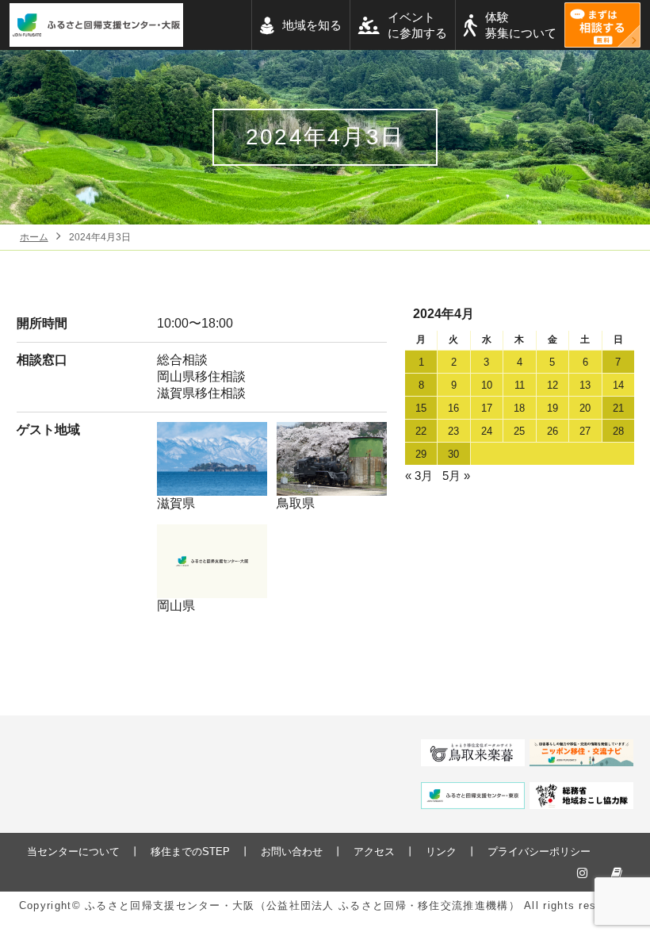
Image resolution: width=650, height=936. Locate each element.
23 (453, 431)
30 (453, 454)
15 (420, 408)
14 (618, 385)
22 (420, 431)
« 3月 (419, 475)
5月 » (456, 475)
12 (552, 385)
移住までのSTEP (190, 851)
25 (519, 431)
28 (618, 431)
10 (486, 385)
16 (453, 408)
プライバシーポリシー (539, 851)
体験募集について (520, 25)
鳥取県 (296, 503)
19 (552, 408)
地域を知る (312, 25)
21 (618, 408)
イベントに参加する (417, 25)
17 (486, 408)
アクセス (374, 851)
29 (420, 454)
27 (585, 431)
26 (552, 431)
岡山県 (176, 605)
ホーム (34, 237)
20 (585, 408)
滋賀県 (176, 503)
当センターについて (73, 851)
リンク (441, 851)
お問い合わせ (292, 851)
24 (486, 431)
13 (585, 385)
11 (519, 385)
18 (519, 408)
